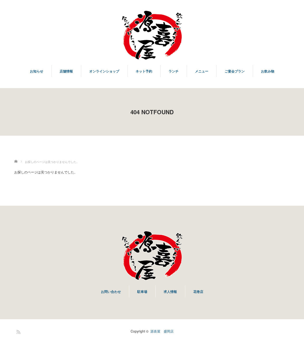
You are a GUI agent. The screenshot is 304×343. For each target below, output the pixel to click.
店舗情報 (66, 71)
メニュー (201, 71)
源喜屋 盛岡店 (162, 331)
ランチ (174, 71)
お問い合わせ (111, 291)
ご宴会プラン (235, 71)
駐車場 (142, 291)
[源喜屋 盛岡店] (152, 35)
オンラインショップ (104, 71)
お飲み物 (267, 71)
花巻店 (198, 291)
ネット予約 (144, 71)
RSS (17, 331)
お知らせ (36, 71)
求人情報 (170, 291)
